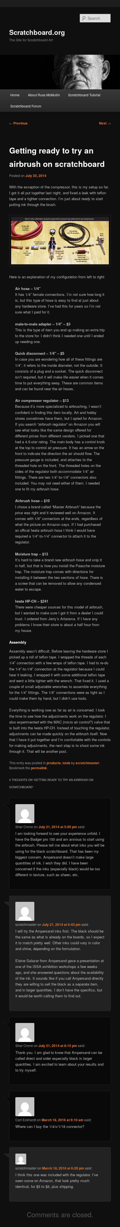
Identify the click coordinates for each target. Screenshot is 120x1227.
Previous (18, 123)
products (54, 762)
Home (15, 94)
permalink (39, 767)
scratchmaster (87, 762)
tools (66, 762)
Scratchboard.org (37, 32)
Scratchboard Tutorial (84, 94)
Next (105, 123)
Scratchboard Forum (25, 106)
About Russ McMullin (44, 94)
